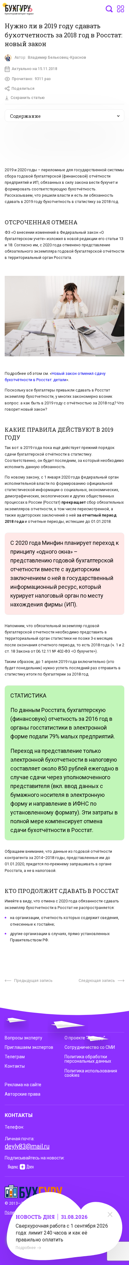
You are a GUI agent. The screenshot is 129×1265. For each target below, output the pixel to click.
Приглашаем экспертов (29, 1047)
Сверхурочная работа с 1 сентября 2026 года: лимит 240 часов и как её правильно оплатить (62, 1233)
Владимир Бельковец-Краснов (57, 57)
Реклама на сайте (23, 1084)
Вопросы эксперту (23, 1037)
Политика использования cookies (90, 1073)
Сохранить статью (28, 98)
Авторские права (22, 1094)
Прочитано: (31, 79)
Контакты (15, 1066)
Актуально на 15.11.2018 (34, 69)
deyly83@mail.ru (27, 1146)
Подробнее (26, 1248)
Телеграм (15, 1056)
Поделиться (23, 88)
